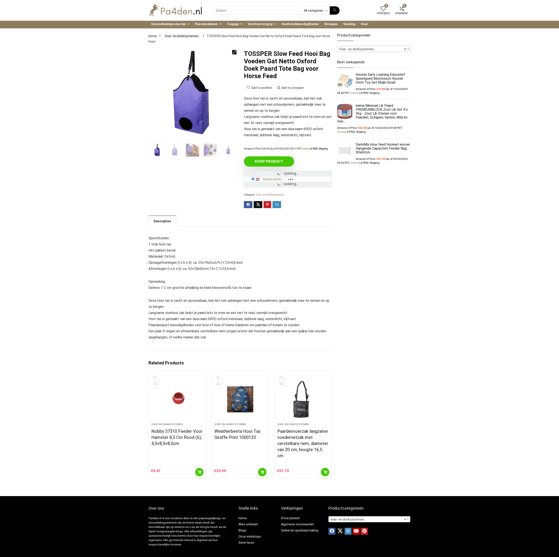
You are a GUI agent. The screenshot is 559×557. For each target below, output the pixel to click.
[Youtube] (356, 531)
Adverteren (246, 542)
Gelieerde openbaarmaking (299, 530)
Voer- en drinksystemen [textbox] (372, 49)
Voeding (349, 24)
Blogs (242, 530)
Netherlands (272, 179)
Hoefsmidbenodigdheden (300, 24)
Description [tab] (162, 221)
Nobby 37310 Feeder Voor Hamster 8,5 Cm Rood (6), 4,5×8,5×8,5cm (177, 437)
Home (152, 36)
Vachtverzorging (260, 24)
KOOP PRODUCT (269, 161)
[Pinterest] (364, 531)
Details (305, 148)
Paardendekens (206, 24)
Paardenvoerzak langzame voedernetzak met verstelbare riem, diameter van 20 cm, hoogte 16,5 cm (302, 443)
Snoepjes (331, 24)
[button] (234, 52)
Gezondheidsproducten (168, 24)
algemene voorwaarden (297, 524)
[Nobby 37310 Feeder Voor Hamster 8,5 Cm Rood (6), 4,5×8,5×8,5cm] (177, 399)
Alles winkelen (248, 524)
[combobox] (374, 49)
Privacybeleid (290, 518)
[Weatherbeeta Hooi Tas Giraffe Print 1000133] (240, 399)
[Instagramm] (348, 531)
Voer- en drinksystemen (181, 36)
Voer (364, 24)
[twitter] (339, 531)
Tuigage (233, 24)
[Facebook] (331, 531)
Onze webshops (249, 536)
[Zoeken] (335, 10)
